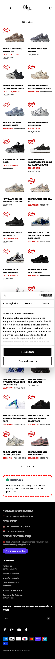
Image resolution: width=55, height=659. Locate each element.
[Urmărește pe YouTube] (19, 630)
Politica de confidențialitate (10, 567)
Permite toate (27, 352)
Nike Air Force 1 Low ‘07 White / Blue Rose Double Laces (14, 382)
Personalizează (25, 361)
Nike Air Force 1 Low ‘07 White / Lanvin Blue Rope (15, 418)
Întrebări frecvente (11, 578)
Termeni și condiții (11, 573)
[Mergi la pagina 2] (33, 466)
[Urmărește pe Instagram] (12, 630)
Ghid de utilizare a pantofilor (11, 584)
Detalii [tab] (28, 303)
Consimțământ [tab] (10, 303)
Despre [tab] (45, 303)
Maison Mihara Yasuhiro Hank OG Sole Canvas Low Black (40, 162)
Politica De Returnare (12, 590)
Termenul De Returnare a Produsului (13, 596)
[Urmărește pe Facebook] (5, 630)
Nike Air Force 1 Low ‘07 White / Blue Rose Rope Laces (39, 235)
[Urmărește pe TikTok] (26, 630)
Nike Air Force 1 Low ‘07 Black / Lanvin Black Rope (38, 418)
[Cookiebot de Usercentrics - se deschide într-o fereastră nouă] (39, 295)
